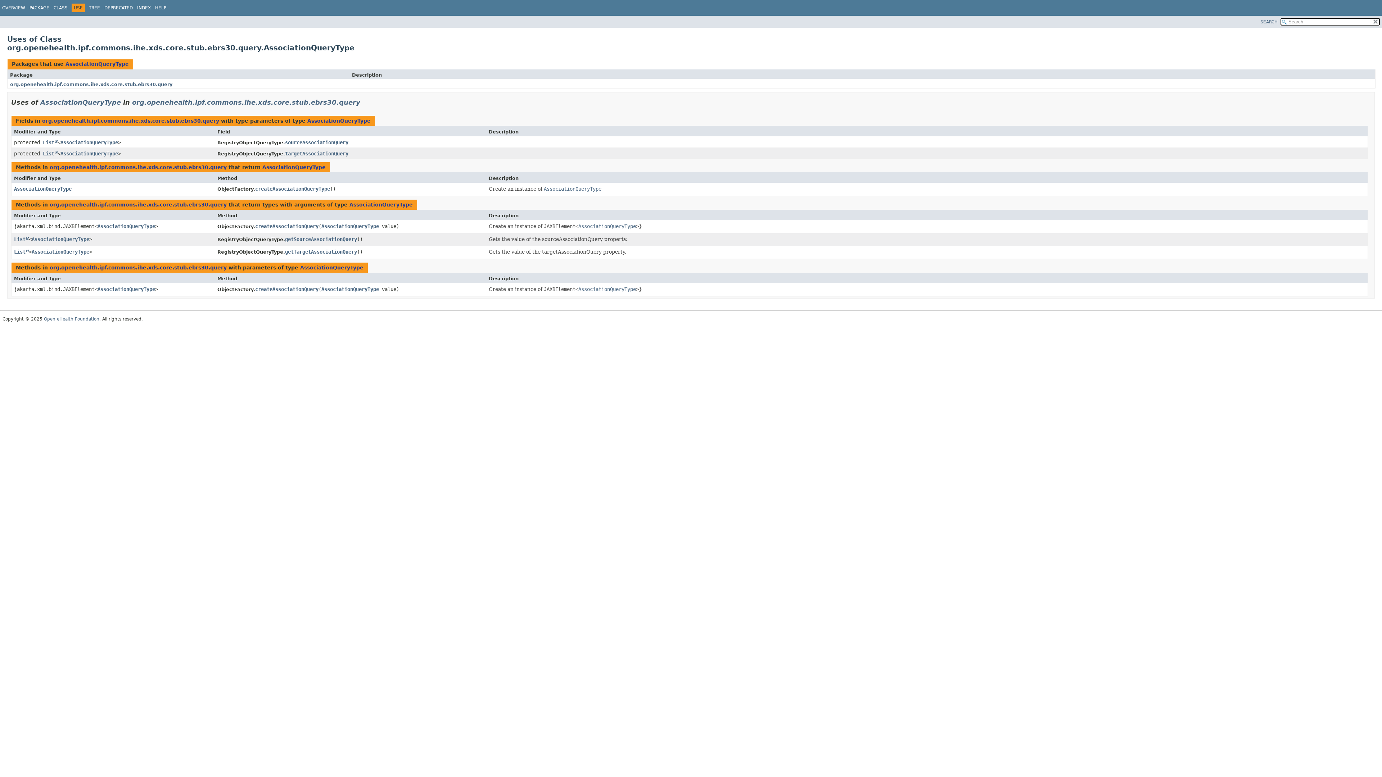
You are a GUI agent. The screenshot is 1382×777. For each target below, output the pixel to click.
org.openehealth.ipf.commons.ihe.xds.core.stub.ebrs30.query (91, 84)
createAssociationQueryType (292, 189)
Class (61, 7)
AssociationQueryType (97, 64)
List (48, 142)
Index (144, 7)
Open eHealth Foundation (71, 319)
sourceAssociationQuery (316, 142)
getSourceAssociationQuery (321, 239)
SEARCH (1269, 21)
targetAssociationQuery (316, 153)
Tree (94, 7)
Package (39, 7)
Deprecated (118, 7)
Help (160, 7)
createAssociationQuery (287, 226)
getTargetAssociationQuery (321, 252)
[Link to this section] (365, 102)
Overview (13, 7)
